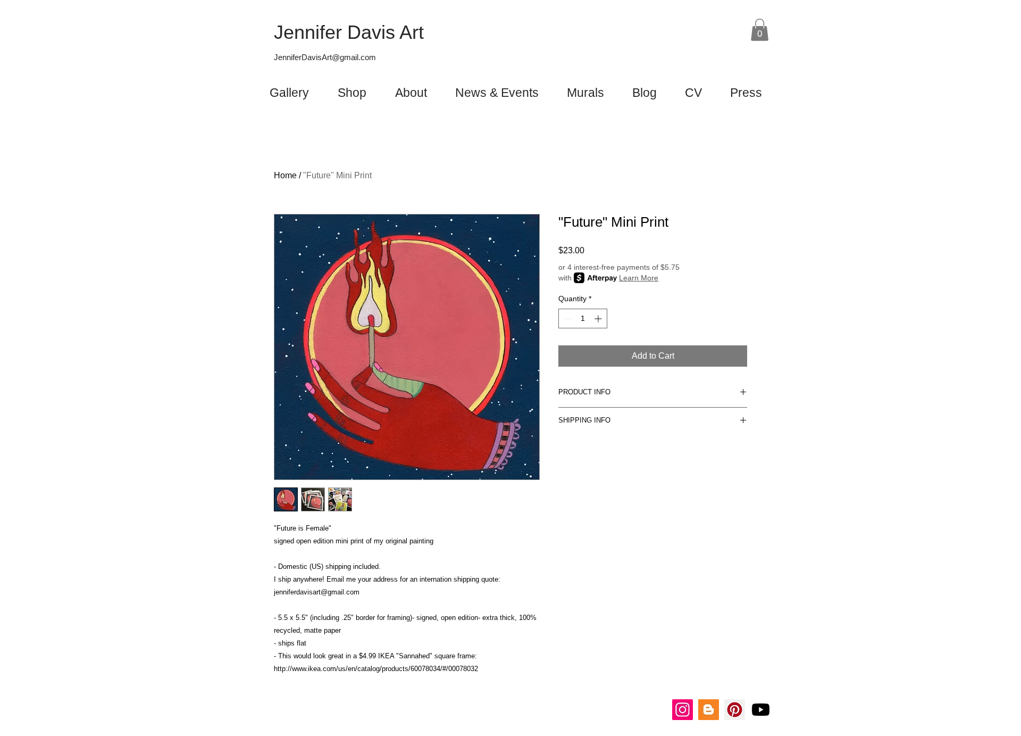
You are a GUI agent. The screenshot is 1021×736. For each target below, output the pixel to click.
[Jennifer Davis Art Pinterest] (734, 709)
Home (285, 175)
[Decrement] (566, 318)
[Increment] (599, 318)
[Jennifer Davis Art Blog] (708, 709)
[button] (759, 30)
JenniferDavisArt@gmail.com (325, 57)
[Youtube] (760, 709)
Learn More (638, 278)
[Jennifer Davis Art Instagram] (682, 709)
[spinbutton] (582, 318)
